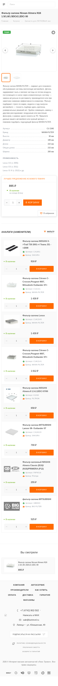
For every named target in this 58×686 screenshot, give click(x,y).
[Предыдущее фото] (5, 50)
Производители (19, 590)
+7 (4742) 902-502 (29, 610)
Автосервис (38, 585)
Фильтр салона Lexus (34, 315)
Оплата (12, 595)
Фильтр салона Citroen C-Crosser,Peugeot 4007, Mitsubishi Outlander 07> (36, 281)
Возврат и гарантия (31, 651)
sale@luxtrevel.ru (31, 620)
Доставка (28, 595)
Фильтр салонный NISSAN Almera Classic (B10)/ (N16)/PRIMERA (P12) (36, 465)
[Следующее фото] (52, 50)
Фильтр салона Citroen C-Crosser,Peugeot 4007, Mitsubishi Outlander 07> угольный (36, 354)
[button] (53, 32)
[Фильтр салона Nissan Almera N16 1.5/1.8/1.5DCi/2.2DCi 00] (29, 50)
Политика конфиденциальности (31, 643)
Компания (18, 585)
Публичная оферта (31, 647)
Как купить (41, 590)
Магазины (29, 600)
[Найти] (53, 4)
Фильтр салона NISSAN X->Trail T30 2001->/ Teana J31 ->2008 (37, 244)
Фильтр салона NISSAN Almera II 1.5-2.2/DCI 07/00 (35, 389)
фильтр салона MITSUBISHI (37, 499)
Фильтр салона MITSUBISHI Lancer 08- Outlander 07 (37, 426)
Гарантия (45, 595)
